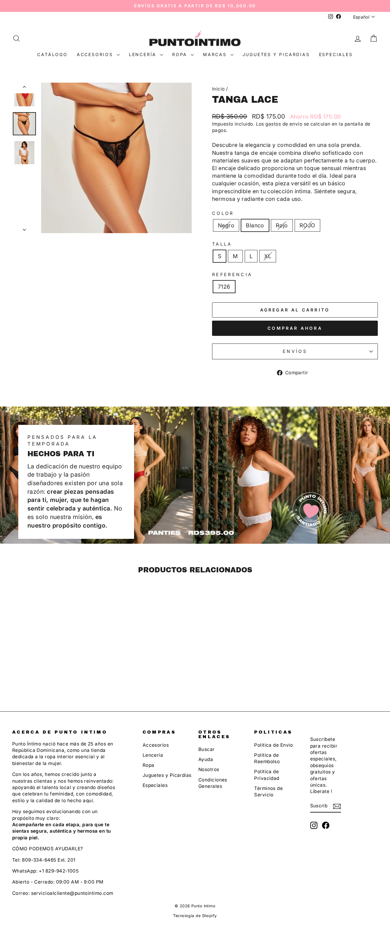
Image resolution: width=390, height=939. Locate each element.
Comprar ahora (295, 328)
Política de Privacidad (266, 775)
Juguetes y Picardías (167, 775)
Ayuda (205, 759)
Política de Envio (273, 745)
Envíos (295, 351)
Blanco (255, 225)
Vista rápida (55, 646)
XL (267, 256)
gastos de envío (283, 124)
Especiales (336, 54)
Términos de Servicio (268, 791)
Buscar (206, 749)
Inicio (218, 89)
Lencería (143, 54)
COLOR (223, 213)
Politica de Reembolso (267, 758)
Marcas (216, 54)
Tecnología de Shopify (195, 915)
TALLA (222, 244)
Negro (226, 225)
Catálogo (52, 54)
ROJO (307, 225)
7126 (224, 286)
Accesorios (96, 54)
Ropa (180, 54)
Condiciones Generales (212, 783)
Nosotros (208, 769)
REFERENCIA (232, 274)
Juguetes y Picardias (276, 54)
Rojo (282, 225)
